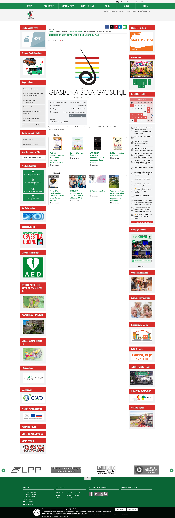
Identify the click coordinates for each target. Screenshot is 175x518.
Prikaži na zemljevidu (78, 116)
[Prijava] (136, 1)
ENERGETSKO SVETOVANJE (141, 391)
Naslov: (55, 112)
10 (149, 83)
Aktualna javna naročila (31, 152)
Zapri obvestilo (132, 509)
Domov (51, 31)
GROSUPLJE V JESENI (138, 27)
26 (138, 117)
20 (141, 114)
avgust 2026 (142, 100)
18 (135, 114)
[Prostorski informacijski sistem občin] (79, 470)
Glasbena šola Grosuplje (78, 109)
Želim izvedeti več (120, 509)
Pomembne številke (29, 426)
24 (132, 117)
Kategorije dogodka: (60, 102)
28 (145, 117)
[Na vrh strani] (87, 478)
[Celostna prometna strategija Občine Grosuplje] (39, 470)
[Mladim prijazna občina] (119, 470)
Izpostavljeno (136, 57)
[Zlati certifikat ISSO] (159, 470)
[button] (3, 470)
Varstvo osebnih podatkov (32, 125)
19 (138, 114)
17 (132, 114)
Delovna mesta (28, 140)
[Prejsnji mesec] (132, 99)
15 (148, 111)
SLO (127, 1)
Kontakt (26, 488)
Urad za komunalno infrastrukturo (29, 101)
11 (140, 86)
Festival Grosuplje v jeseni (140, 366)
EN (131, 1)
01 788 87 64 (29, 502)
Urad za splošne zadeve (31, 89)
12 (144, 86)
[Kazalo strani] (121, 1)
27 (132, 105)
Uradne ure (60, 488)
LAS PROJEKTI (27, 389)
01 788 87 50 (132, 11)
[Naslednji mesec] (152, 99)
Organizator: (57, 109)
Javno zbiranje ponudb (30, 144)
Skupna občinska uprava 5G (32, 433)
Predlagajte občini (29, 165)
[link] (107, 27)
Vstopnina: (56, 106)
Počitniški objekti (137, 407)
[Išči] (142, 1)
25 (135, 117)
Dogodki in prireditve (75, 31)
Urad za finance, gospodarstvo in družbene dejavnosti (33, 94)
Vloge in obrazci (28, 82)
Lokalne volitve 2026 (30, 27)
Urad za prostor (28, 107)
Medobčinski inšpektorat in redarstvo (32, 112)
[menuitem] (29, 6)
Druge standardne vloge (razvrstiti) (31, 119)
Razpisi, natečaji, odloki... (31, 132)
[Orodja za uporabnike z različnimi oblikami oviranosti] (117, 2)
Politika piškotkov (63, 516)
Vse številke (141, 266)
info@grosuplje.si (145, 11)
